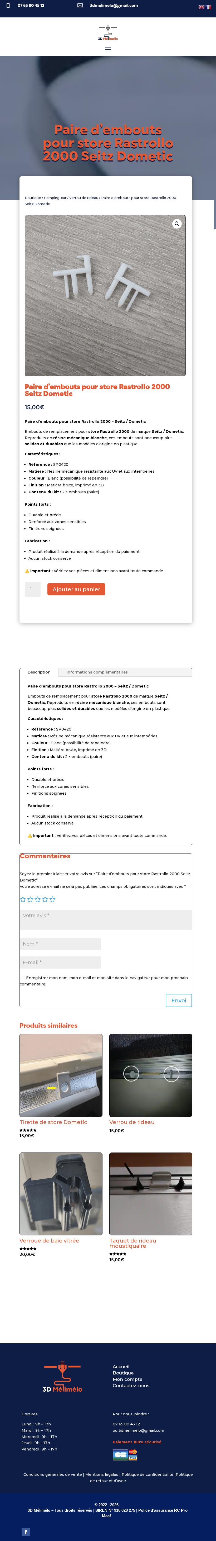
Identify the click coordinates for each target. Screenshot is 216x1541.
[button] (177, 224)
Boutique (33, 198)
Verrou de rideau (83, 198)
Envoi (178, 1000)
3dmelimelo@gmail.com (114, 6)
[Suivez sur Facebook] (26, 1532)
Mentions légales (101, 1474)
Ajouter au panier (76, 589)
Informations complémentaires (97, 672)
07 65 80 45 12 (31, 6)
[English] (201, 6)
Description (39, 672)
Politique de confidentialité (147, 1474)
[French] (208, 6)
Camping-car (55, 198)
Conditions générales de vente (52, 1474)
